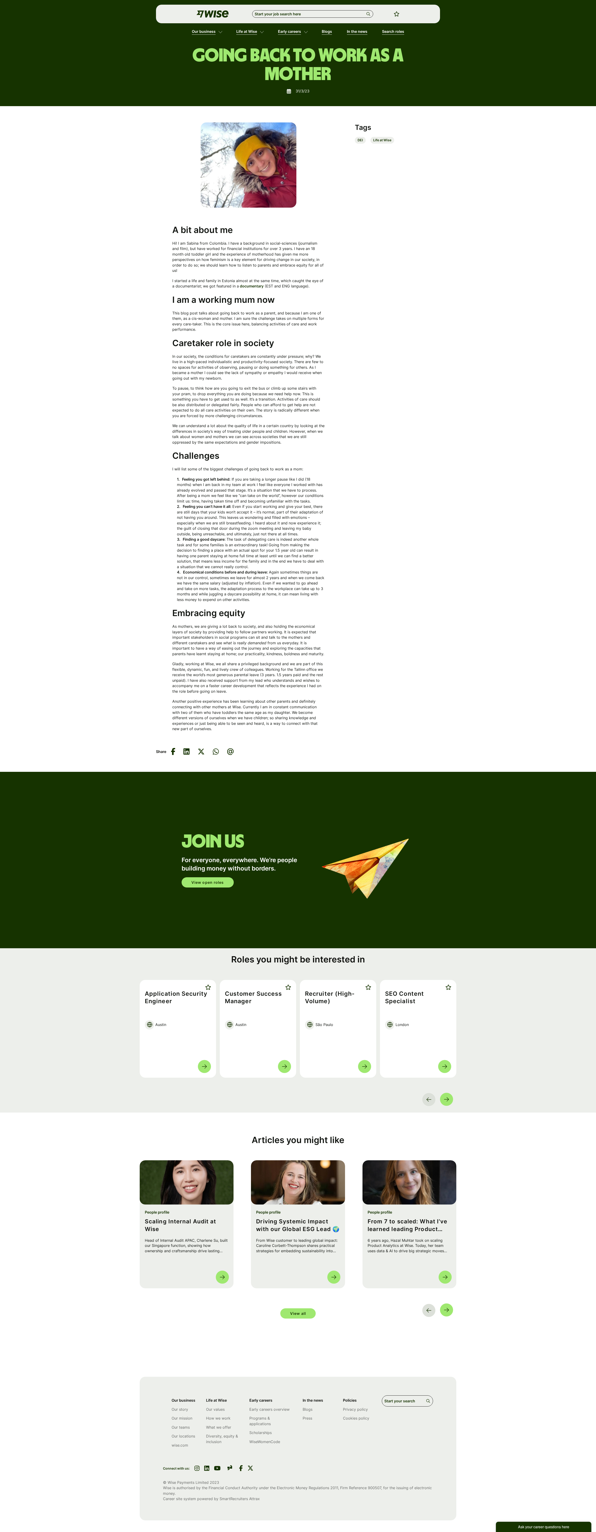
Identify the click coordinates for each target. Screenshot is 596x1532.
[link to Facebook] (241, 1468)
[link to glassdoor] (229, 1468)
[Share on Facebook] (173, 752)
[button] (220, 32)
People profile (157, 1212)
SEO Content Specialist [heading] (404, 997)
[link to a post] (187, 1182)
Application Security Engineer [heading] (176, 997)
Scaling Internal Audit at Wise (180, 1225)
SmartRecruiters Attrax (240, 1498)
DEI (360, 140)
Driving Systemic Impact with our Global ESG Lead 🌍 (298, 1225)
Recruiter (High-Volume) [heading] (330, 997)
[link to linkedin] (206, 1468)
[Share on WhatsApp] (216, 752)
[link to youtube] (217, 1468)
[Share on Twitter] (201, 752)
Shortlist (207, 987)
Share (161, 751)
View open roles (207, 882)
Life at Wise (382, 140)
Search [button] (369, 14)
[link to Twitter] (250, 1468)
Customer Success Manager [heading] (253, 997)
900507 (374, 1487)
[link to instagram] (197, 1468)
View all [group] (298, 1313)
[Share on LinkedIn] (186, 752)
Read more (204, 1066)
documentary (251, 286)
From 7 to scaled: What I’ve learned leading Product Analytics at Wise (407, 1225)
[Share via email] (230, 751)
